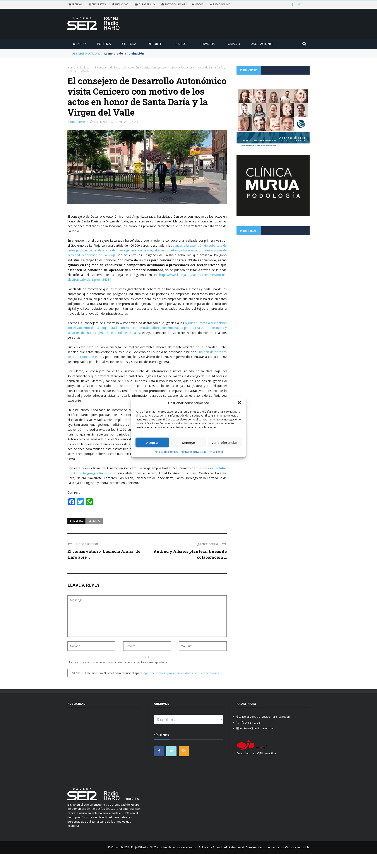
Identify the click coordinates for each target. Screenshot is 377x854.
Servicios (207, 44)
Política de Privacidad (213, 847)
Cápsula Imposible (297, 847)
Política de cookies (166, 451)
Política (104, 44)
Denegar (188, 442)
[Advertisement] (273, 269)
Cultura (129, 44)
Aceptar (152, 442)
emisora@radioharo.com (256, 728)
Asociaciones (262, 44)
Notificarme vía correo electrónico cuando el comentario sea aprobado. (118, 662)
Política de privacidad (193, 451)
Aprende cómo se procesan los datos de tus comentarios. (181, 673)
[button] (239, 403)
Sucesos (181, 44)
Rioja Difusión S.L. (142, 847)
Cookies (251, 847)
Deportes (155, 44)
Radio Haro (78, 121)
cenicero (94, 520)
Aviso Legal (216, 451)
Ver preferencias (224, 442)
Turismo (233, 44)
